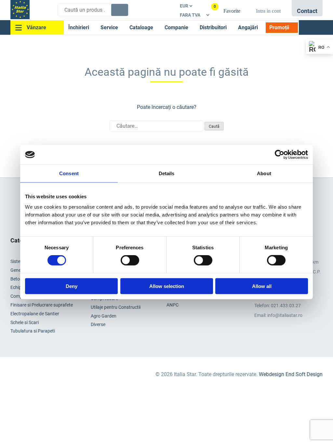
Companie (176, 27)
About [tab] (264, 173)
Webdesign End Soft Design (291, 374)
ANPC (172, 304)
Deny (71, 286)
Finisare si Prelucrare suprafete (41, 304)
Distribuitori (213, 27)
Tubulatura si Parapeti (32, 330)
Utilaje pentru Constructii (115, 307)
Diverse (98, 324)
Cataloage (141, 27)
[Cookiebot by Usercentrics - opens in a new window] (279, 155)
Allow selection (166, 286)
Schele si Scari (24, 322)
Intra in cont (268, 11)
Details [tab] (167, 173)
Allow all (262, 286)
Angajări (248, 27)
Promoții (279, 27)
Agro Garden (103, 316)
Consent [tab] (69, 173)
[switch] (130, 260)
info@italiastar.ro (284, 315)
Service (109, 27)
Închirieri (78, 27)
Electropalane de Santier (34, 313)
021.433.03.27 (286, 305)
